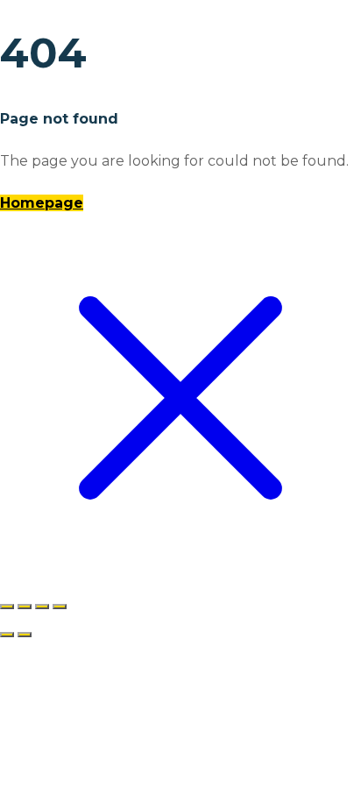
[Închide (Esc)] (60, 606)
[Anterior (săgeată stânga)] (7, 634)
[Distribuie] (42, 606)
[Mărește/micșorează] (7, 606)
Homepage (41, 203)
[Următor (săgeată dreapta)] (25, 634)
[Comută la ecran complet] (25, 606)
